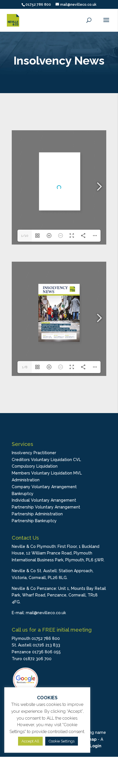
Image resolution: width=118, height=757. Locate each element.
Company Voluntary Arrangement (44, 486)
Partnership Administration (37, 514)
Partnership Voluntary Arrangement (46, 507)
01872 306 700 (37, 658)
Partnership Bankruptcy (34, 520)
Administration (26, 480)
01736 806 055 (46, 652)
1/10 (24, 236)
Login (95, 746)
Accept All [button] (30, 741)
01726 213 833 (46, 645)
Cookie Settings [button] (61, 741)
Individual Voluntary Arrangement (44, 500)
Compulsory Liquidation (35, 466)
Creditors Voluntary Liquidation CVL (46, 459)
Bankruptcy (23, 493)
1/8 (24, 367)
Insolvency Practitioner (34, 452)
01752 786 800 (38, 5)
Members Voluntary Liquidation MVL (47, 473)
